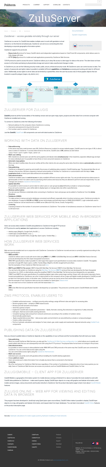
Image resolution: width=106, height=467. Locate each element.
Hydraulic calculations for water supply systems (26, 416)
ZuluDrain (10, 450)
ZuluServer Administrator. (45, 352)
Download (57, 4)
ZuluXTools (19, 132)
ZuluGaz (34, 441)
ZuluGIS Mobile (96, 383)
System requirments (79, 35)
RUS (100, 1)
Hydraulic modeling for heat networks (54, 416)
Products (26, 4)
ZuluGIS (9, 434)
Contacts (66, 4)
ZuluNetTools (95, 322)
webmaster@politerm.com (60, 460)
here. (47, 265)
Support (46, 4)
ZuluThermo (11, 437)
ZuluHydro (10, 444)
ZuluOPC (34, 447)
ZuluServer (10, 441)
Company (36, 4)
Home (6, 31)
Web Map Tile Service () (52, 270)
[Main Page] (11, 5)
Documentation (77, 31)
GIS (20, 31)
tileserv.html (64, 280)
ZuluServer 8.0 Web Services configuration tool (62, 341)
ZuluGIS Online (89, 403)
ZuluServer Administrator (32, 182)
